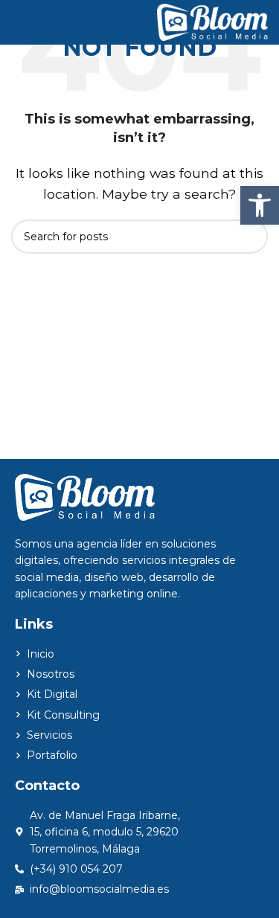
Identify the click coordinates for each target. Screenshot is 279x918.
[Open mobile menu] (17, 22)
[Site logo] (212, 21)
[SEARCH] (251, 236)
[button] (259, 205)
